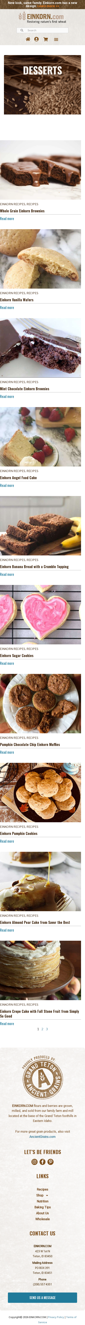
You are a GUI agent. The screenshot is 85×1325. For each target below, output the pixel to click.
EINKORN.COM (42, 1246)
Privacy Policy (56, 1317)
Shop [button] (39, 1195)
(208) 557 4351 (42, 1284)
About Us (42, 1213)
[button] (56, 39)
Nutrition (42, 1201)
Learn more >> (48, 6)
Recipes (42, 1189)
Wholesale (42, 1219)
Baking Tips (42, 1207)
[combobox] (42, 30)
